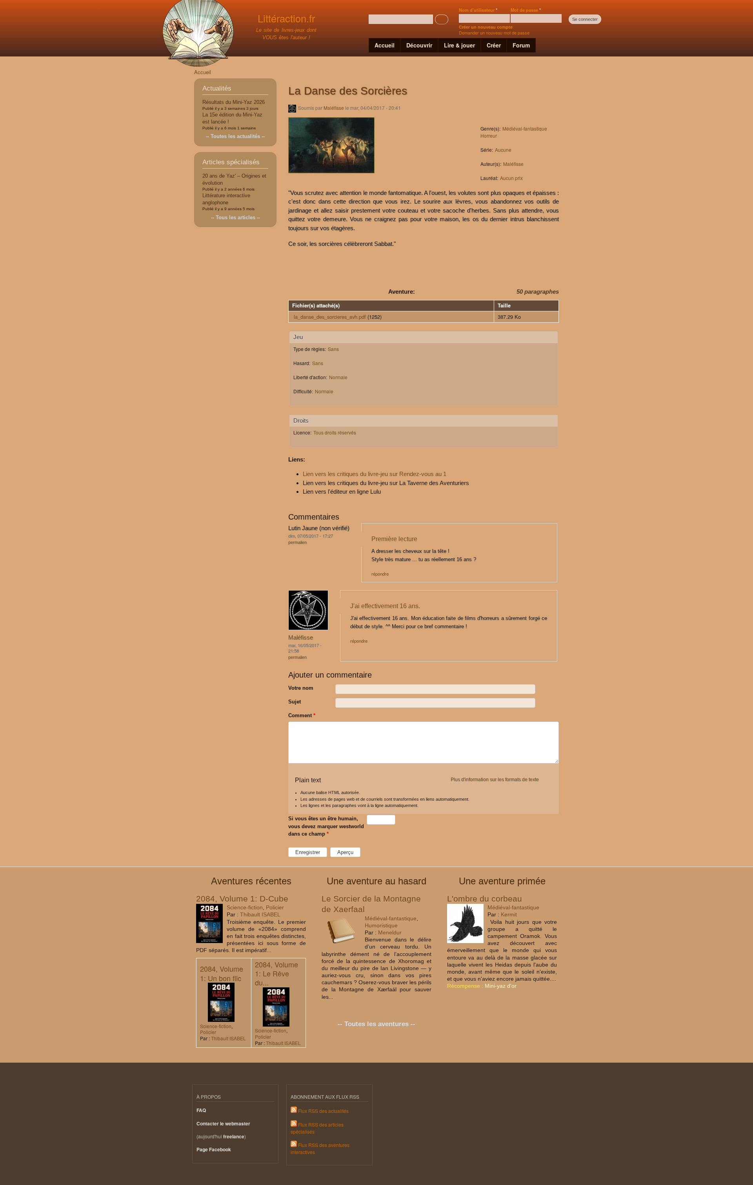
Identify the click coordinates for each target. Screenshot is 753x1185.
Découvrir (419, 45)
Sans (333, 348)
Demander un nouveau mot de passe (494, 32)
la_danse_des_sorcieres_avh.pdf (330, 316)
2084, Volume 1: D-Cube (242, 898)
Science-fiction (245, 907)
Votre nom (300, 688)
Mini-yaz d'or (501, 986)
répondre (380, 574)
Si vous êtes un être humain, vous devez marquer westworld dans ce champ (326, 826)
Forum (521, 45)
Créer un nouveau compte (486, 27)
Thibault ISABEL (260, 914)
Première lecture (394, 538)
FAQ (201, 1110)
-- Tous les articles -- (235, 217)
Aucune (503, 149)
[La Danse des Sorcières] (331, 177)
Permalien (297, 542)
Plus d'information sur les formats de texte (495, 779)
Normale (338, 377)
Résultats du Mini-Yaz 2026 (233, 102)
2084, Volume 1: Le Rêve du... (276, 973)
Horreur (488, 135)
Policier (275, 907)
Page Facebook (213, 1149)
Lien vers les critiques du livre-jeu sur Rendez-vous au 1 (374, 474)
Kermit (509, 914)
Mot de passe (526, 10)
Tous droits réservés (334, 432)
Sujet (294, 702)
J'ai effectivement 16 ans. (385, 605)
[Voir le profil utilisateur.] (308, 628)
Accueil (385, 45)
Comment (301, 715)
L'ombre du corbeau (484, 898)
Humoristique (381, 925)
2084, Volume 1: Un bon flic (221, 973)
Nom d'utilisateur (478, 10)
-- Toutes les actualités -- (235, 136)
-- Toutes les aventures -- (376, 1024)
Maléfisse (334, 107)
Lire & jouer (459, 45)
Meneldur (390, 932)
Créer (494, 45)
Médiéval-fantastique (524, 128)
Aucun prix (511, 177)
